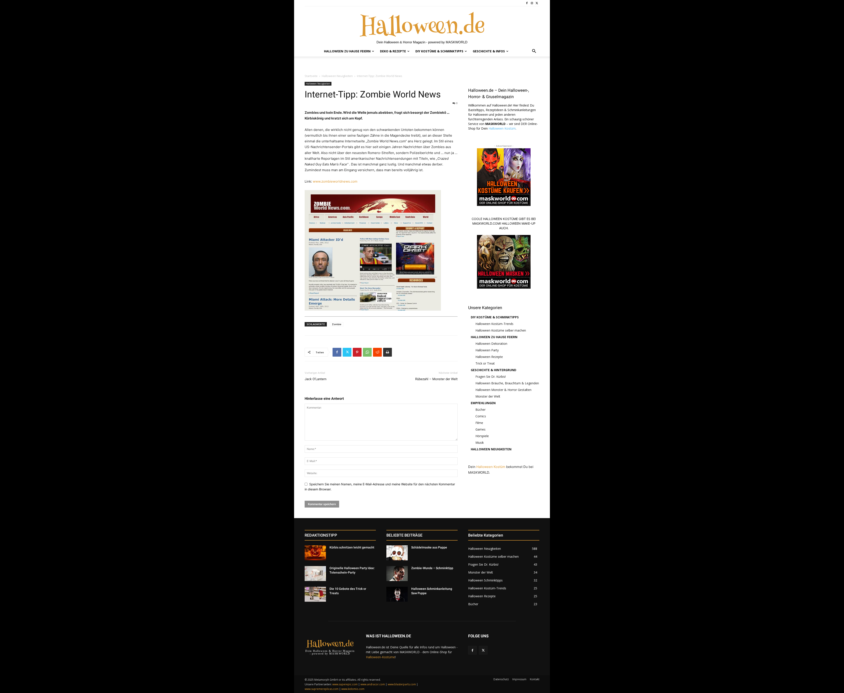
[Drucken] (387, 352)
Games (480, 429)
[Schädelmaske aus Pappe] (397, 552)
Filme (479, 423)
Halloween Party (487, 350)
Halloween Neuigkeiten (337, 76)
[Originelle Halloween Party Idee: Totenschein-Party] (315, 573)
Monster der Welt (487, 396)
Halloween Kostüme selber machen (500, 330)
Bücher (480, 409)
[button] (534, 51)
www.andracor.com (372, 684)
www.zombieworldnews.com (335, 181)
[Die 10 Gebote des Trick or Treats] (315, 594)
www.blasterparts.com (402, 684)
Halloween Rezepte (489, 357)
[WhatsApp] (367, 352)
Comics (480, 416)
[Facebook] (526, 3)
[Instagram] (531, 3)
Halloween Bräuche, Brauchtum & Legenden (507, 383)
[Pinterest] (357, 352)
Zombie (336, 324)
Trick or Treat (485, 363)
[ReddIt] (377, 352)
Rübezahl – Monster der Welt (436, 379)
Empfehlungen (483, 403)
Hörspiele (482, 436)
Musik (479, 442)
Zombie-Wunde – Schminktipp (432, 568)
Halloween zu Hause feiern (494, 337)
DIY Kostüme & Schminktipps (495, 317)
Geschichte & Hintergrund (493, 370)
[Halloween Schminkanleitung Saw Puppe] (397, 594)
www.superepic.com (345, 684)
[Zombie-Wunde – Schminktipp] (397, 573)
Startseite (311, 76)
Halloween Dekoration (491, 343)
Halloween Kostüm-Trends (494, 324)
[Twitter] (536, 3)
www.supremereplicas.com (321, 689)
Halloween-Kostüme (380, 657)
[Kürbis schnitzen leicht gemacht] (315, 552)
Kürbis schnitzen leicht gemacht (351, 547)
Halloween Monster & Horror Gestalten (503, 390)
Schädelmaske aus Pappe (429, 547)
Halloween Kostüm (502, 128)
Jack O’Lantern (315, 379)
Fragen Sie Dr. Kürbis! (490, 376)
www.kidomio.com (352, 689)
